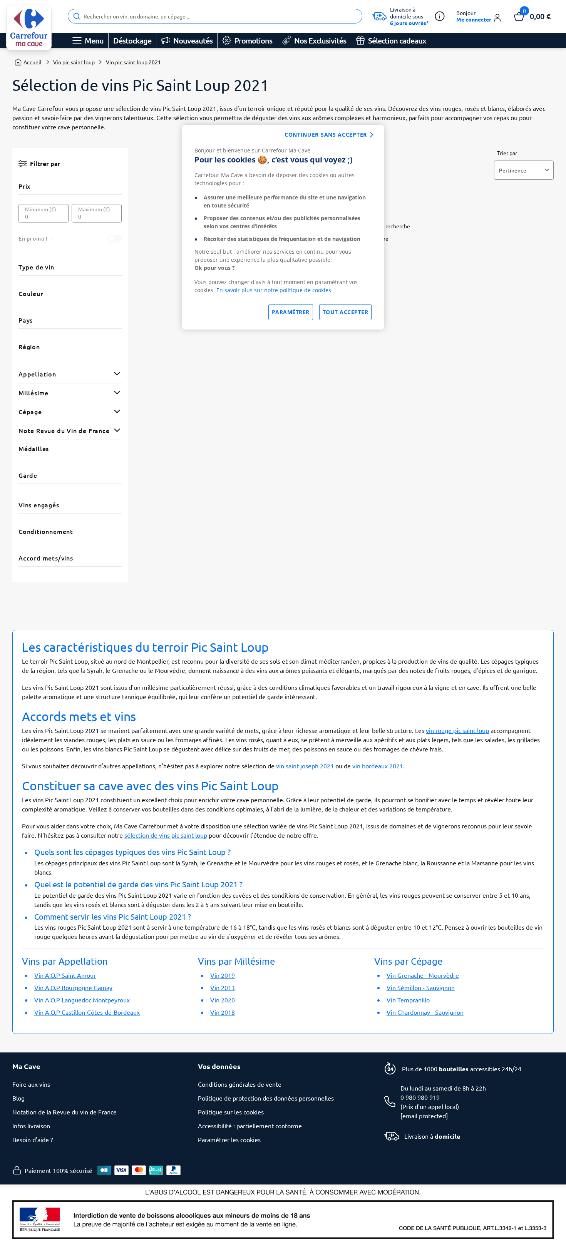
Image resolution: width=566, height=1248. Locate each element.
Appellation (37, 374)
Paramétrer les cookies (229, 1139)
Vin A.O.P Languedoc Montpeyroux (82, 1000)
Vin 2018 (222, 1012)
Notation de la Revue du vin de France (64, 1112)
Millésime (33, 392)
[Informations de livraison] (439, 16)
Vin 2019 (222, 975)
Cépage (30, 411)
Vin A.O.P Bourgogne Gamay (73, 987)
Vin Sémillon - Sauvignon (421, 987)
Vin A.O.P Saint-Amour (65, 975)
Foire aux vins (31, 1084)
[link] (29, 27)
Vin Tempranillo (408, 1000)
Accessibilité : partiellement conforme (250, 1125)
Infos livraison (31, 1125)
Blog (18, 1098)
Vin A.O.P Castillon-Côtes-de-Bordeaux (87, 1012)
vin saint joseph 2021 (305, 766)
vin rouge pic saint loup (457, 730)
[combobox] (215, 16)
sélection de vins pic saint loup (165, 835)
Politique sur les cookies (231, 1112)
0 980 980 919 (420, 1097)
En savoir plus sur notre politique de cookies (273, 290)
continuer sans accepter (326, 134)
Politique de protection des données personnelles (266, 1098)
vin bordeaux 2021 (377, 766)
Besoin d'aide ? (32, 1139)
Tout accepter (345, 312)
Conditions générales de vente (239, 1084)
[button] (479, 16)
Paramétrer (291, 312)
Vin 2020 (222, 1000)
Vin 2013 (222, 987)
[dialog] (283, 227)
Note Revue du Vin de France (64, 430)
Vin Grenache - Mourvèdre (423, 975)
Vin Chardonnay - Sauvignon (425, 1012)
